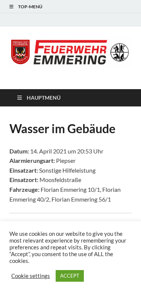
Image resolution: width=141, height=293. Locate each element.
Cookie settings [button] (30, 276)
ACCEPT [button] (69, 276)
